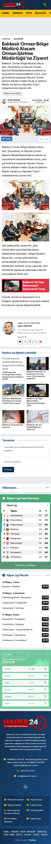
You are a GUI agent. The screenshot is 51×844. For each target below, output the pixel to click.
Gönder (8, 469)
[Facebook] (25, 342)
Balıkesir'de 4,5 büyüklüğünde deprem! (34, 427)
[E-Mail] (20, 342)
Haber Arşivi (35, 819)
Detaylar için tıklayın (25, 565)
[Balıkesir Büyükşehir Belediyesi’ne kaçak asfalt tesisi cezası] (13, 390)
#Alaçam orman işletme (12, 93)
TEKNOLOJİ (42, 832)
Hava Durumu (36, 800)
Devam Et (21, 337)
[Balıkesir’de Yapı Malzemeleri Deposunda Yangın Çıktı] (38, 390)
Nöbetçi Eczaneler (15, 800)
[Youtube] (40, 342)
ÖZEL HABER (9, 835)
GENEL (5, 13)
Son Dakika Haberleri (10, 820)
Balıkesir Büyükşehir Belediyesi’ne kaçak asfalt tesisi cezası (11, 401)
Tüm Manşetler (36, 810)
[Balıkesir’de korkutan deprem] (13, 416)
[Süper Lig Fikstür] (47, 575)
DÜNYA (19, 835)
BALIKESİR (18, 39)
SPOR (29, 13)
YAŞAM (44, 835)
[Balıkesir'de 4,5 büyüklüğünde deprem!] (38, 416)
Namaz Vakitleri (14, 805)
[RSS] (25, 787)
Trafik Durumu (36, 805)
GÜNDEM (18, 13)
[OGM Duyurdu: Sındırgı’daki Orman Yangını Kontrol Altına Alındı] (13, 364)
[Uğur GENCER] (8, 328)
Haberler (6, 39)
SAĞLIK (36, 835)
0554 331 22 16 (27, 771)
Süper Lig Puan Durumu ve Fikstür (12, 811)
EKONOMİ (40, 13)
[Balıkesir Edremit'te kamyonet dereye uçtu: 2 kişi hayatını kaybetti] (38, 363)
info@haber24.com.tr (27, 776)
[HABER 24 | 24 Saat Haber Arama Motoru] (14, 5)
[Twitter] (30, 342)
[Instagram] (35, 342)
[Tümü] (47, 488)
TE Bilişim (32, 840)
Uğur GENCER (25, 326)
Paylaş (8, 139)
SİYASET (27, 835)
